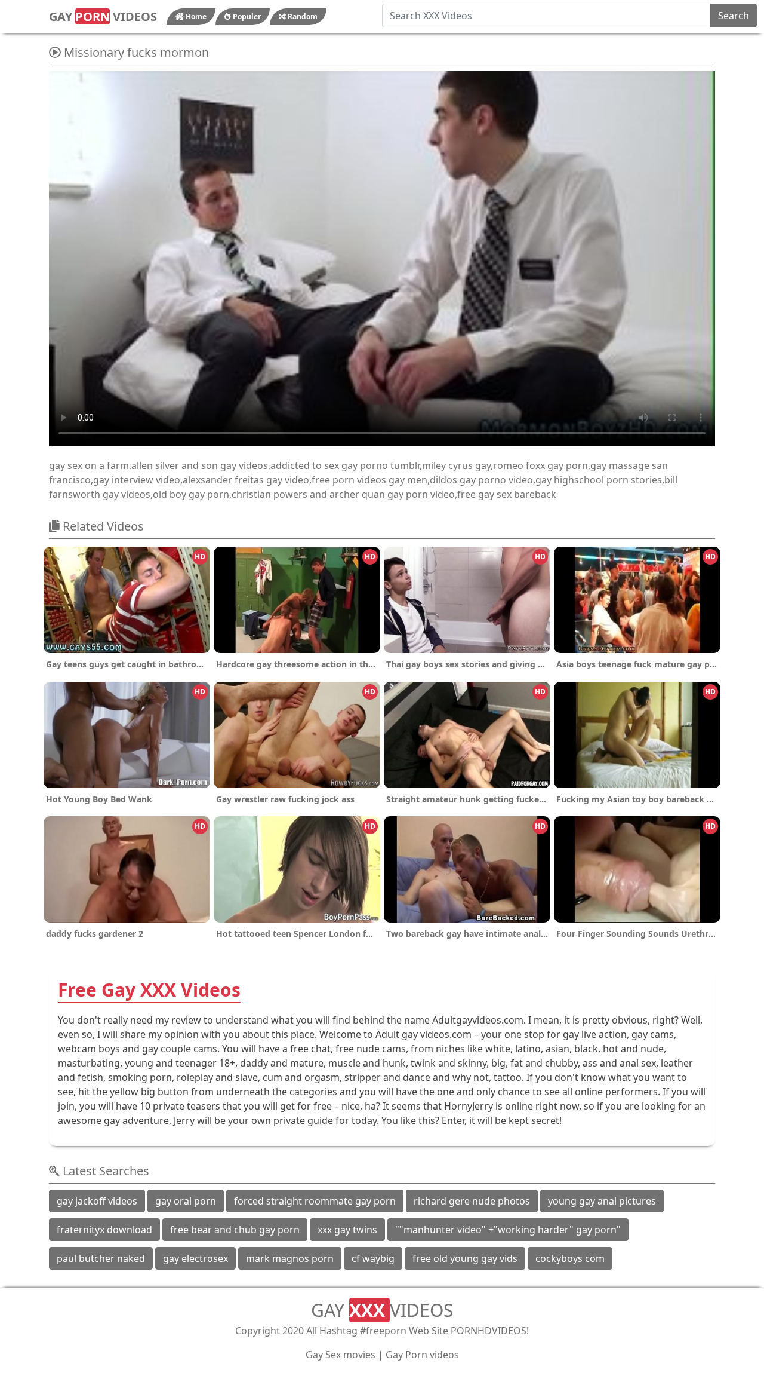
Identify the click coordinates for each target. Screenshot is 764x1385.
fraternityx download (104, 1229)
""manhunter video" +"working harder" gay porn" (508, 1229)
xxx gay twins (347, 1229)
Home (195, 16)
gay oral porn (185, 1201)
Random (302, 16)
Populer (246, 16)
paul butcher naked (101, 1258)
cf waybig (373, 1258)
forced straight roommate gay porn (315, 1201)
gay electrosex (195, 1258)
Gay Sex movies (340, 1354)
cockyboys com (570, 1258)
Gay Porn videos (422, 1354)
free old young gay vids (464, 1258)
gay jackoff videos (97, 1201)
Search (733, 15)
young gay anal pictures (602, 1201)
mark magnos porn (290, 1258)
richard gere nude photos (472, 1201)
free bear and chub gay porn (235, 1229)
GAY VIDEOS (103, 16)
